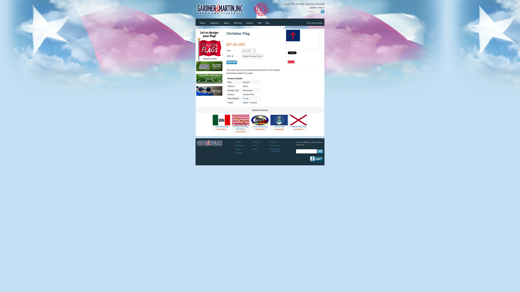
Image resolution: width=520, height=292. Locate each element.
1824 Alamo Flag (221, 126)
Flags (202, 22)
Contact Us (275, 145)
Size (228, 50)
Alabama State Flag (298, 126)
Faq (255, 145)
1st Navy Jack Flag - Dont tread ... (241, 127)
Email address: (301, 148)
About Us (274, 142)
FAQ (259, 22)
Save (292, 62)
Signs (226, 22)
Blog (267, 22)
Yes (245, 98)
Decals (249, 22)
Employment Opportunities (276, 150)
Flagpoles (214, 22)
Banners (237, 22)
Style (229, 55)
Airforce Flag (279, 126)
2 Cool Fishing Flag (260, 126)
